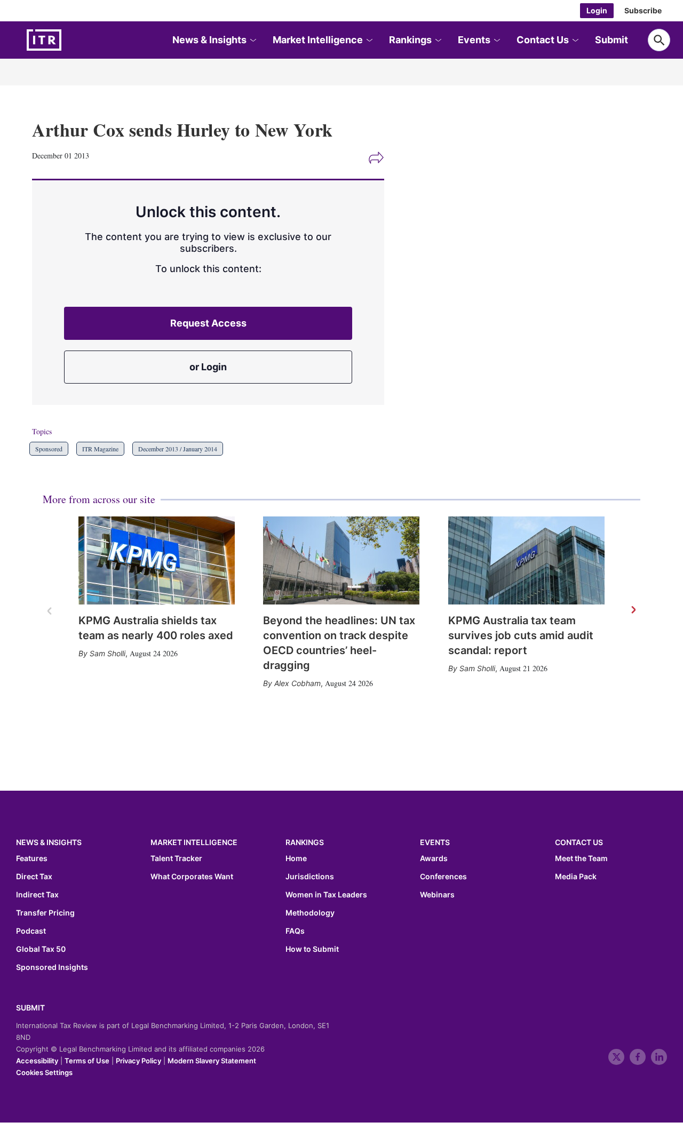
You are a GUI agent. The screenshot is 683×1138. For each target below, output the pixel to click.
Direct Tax (34, 876)
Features (31, 858)
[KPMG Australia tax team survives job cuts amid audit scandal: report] (526, 560)
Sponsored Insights (52, 967)
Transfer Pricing (45, 913)
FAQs (295, 931)
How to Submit (312, 949)
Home (296, 858)
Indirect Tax (37, 894)
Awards (434, 858)
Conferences (443, 876)
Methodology (310, 913)
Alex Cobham (297, 683)
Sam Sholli (107, 653)
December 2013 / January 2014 (177, 448)
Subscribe (643, 10)
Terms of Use (87, 1060)
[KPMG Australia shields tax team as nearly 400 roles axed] (156, 560)
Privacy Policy (138, 1060)
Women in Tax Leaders (326, 894)
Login (596, 10)
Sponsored (48, 448)
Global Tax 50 (41, 949)
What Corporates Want (191, 876)
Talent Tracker (176, 858)
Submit (611, 39)
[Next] (632, 610)
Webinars (437, 894)
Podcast (31, 931)
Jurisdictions (309, 876)
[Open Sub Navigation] (252, 40)
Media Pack (576, 876)
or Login (208, 366)
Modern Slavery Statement (212, 1060)
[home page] (69, 40)
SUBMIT (30, 1007)
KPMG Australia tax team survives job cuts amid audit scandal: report (520, 635)
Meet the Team (581, 858)
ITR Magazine (100, 448)
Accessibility (37, 1060)
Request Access (208, 323)
